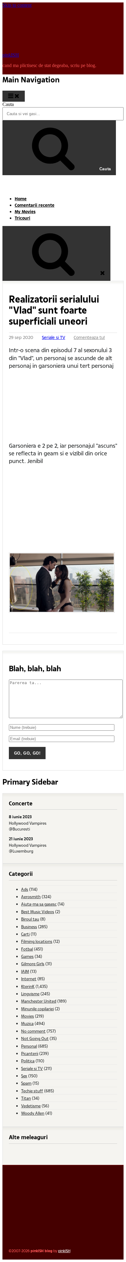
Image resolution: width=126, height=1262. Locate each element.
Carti (25, 933)
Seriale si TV (53, 337)
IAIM (25, 971)
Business (29, 926)
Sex (24, 1075)
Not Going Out (35, 1038)
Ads (24, 889)
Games (27, 956)
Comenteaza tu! (89, 337)
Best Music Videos (37, 911)
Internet (28, 978)
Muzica (27, 1023)
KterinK (28, 986)
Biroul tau (30, 918)
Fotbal (27, 948)
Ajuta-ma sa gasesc (39, 903)
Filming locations (36, 941)
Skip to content (16, 5)
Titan (26, 1098)
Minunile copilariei (37, 1008)
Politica (28, 1060)
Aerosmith (31, 896)
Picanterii (29, 1053)
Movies (27, 1016)
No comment (33, 1031)
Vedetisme (31, 1105)
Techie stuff (32, 1090)
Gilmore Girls (32, 963)
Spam (26, 1083)
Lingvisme (30, 993)
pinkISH (10, 55)
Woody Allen (32, 1113)
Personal (29, 1046)
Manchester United (38, 1001)
